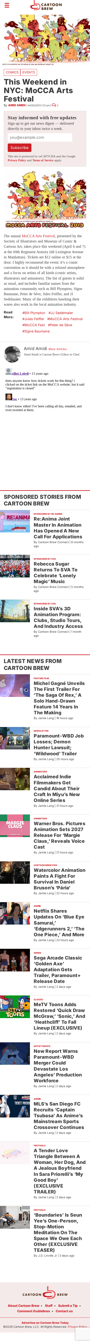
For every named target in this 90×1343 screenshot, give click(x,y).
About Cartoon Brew (23, 1306)
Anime (37, 906)
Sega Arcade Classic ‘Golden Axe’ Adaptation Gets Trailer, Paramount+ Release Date (58, 969)
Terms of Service (42, 160)
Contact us (64, 1311)
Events (28, 72)
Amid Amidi (17, 105)
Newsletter (41, 731)
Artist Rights (42, 1046)
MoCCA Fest (34, 325)
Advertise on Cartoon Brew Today (45, 1322)
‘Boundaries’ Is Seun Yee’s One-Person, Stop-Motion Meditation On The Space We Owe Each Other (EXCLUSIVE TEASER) (58, 1232)
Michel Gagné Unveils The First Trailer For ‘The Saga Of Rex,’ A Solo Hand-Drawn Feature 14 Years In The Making (59, 698)
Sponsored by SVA (45, 559)
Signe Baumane (37, 331)
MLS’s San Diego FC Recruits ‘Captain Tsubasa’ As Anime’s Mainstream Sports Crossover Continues (59, 1115)
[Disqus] (45, 418)
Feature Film (41, 678)
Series (37, 953)
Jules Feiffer (34, 319)
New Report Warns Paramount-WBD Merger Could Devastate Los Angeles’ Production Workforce (58, 1065)
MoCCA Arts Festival (38, 236)
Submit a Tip (68, 1306)
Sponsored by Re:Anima (48, 514)
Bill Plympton (34, 313)
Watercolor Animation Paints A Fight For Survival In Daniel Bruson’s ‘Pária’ (59, 878)
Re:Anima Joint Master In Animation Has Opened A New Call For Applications (58, 527)
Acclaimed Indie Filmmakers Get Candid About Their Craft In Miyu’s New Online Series (57, 788)
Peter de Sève (61, 325)
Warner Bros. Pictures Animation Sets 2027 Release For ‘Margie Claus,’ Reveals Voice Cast (59, 835)
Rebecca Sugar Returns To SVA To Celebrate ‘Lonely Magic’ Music (55, 572)
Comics (12, 72)
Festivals (40, 1145)
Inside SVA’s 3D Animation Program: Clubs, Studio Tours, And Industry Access (58, 617)
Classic (38, 999)
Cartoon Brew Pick (45, 865)
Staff (49, 1306)
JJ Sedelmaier (62, 313)
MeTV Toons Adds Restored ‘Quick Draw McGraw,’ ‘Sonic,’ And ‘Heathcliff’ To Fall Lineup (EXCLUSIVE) (59, 1016)
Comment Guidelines (33, 1311)
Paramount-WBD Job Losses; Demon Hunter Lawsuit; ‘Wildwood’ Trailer (59, 744)
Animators (40, 772)
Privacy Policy (17, 160)
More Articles (58, 349)
